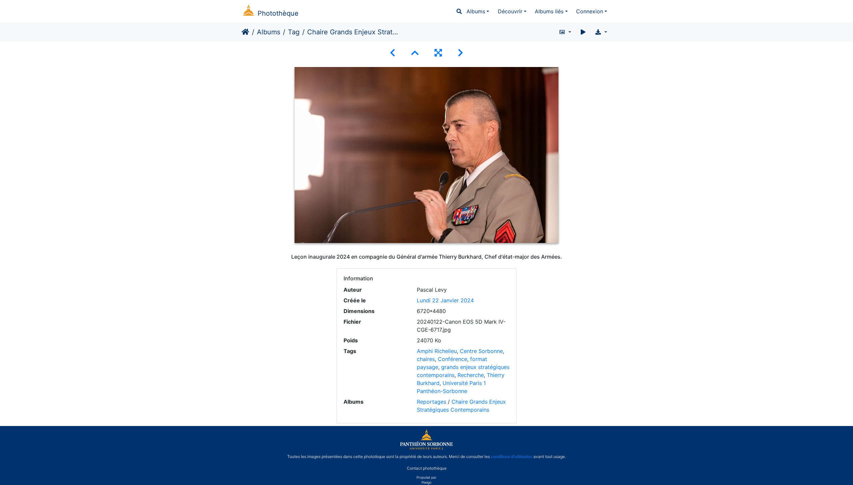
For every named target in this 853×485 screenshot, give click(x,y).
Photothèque (278, 13)
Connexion (589, 11)
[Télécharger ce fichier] (600, 32)
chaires (426, 359)
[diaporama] (583, 32)
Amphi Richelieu (437, 351)
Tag (294, 32)
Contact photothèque (426, 467)
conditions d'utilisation (511, 456)
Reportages (431, 401)
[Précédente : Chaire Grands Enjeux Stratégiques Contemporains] (392, 53)
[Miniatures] (414, 53)
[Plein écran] (438, 53)
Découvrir (510, 11)
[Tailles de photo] (564, 32)
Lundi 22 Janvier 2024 (445, 300)
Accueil (245, 32)
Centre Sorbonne (481, 351)
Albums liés (549, 11)
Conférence (452, 359)
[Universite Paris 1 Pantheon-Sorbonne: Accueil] (426, 448)
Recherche (470, 375)
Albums (475, 11)
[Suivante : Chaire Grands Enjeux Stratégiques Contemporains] (460, 53)
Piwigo (426, 482)
